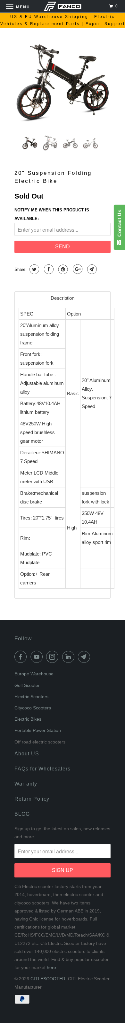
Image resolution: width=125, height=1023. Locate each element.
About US (26, 753)
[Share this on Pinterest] (62, 269)
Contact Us (119, 224)
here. (52, 967)
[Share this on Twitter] (33, 269)
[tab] (62, 298)
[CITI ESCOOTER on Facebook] (21, 657)
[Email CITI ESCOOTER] (85, 657)
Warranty (25, 784)
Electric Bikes (27, 719)
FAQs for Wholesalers (42, 768)
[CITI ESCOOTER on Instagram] (53, 657)
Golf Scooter (27, 685)
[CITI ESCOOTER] (62, 6)
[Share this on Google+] (76, 269)
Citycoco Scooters (32, 707)
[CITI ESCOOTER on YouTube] (37, 657)
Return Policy (31, 799)
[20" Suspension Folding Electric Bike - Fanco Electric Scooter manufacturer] (62, 82)
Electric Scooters (31, 696)
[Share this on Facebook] (48, 269)
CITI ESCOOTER (47, 978)
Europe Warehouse (34, 673)
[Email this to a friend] (91, 269)
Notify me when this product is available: (51, 214)
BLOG (22, 814)
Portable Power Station (37, 730)
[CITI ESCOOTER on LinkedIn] (69, 657)
